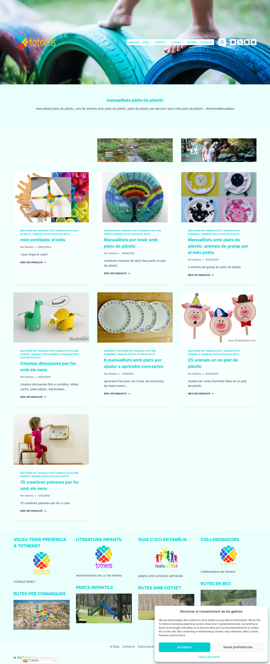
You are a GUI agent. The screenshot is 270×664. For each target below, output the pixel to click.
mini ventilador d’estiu (42, 239)
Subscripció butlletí (151, 646)
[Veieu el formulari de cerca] (222, 42)
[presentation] (51, 197)
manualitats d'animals (46, 354)
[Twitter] (240, 42)
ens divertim (28, 230)
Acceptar (184, 647)
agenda (133, 42)
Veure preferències (238, 647)
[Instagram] (247, 42)
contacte (206, 42)
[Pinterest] (253, 42)
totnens (29, 247)
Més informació (33, 262)
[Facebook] (233, 42)
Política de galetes (209, 656)
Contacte (128, 646)
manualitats (46, 230)
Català (33, 660)
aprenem (109, 351)
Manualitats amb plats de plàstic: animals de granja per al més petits (218, 246)
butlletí (192, 42)
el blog (114, 646)
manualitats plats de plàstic (51, 234)
